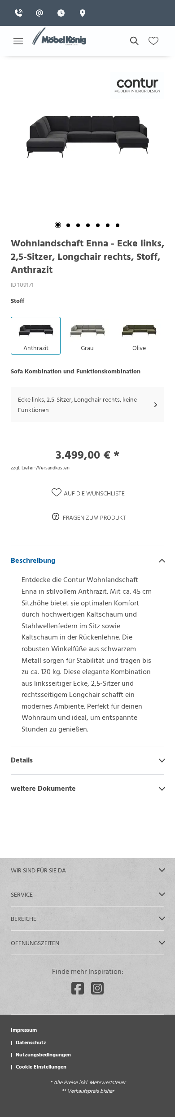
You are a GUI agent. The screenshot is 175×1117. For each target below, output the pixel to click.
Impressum (24, 1029)
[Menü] (18, 41)
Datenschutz (31, 1042)
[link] (21, 13)
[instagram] (97, 988)
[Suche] (134, 41)
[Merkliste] (153, 41)
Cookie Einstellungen (41, 1066)
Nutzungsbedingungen (43, 1054)
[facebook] (77, 988)
